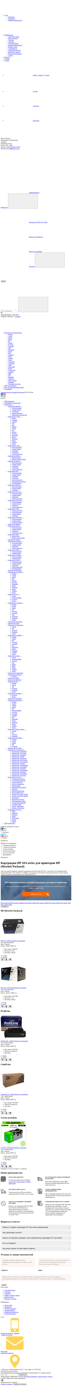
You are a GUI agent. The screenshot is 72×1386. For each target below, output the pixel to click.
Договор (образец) (10, 1308)
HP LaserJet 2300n (54, 903)
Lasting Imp (11, 370)
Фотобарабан (16, 786)
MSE (9, 374)
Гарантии (11, 17)
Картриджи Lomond (14, 674)
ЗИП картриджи (9, 823)
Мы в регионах (13, 38)
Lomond (10, 372)
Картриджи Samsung (14, 541)
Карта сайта (8, 1305)
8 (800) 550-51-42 (36, 894)
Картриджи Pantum (14, 524)
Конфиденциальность (15, 20)
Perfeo (14, 821)
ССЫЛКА (17, 316)
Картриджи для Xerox (19, 775)
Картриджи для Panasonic (20, 765)
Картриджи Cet (13, 594)
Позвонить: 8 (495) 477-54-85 (38, 222)
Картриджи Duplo (14, 456)
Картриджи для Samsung (20, 770)
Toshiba (10, 358)
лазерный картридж (9, 845)
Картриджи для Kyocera (19, 760)
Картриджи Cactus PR (15, 572)
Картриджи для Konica (19, 758)
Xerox (10, 360)
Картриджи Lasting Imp (15, 673)
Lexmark (11, 346)
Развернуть (4, 840)
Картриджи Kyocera (14, 492)
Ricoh (10, 351)
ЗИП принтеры (9, 401)
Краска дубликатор (18, 808)
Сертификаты (12, 48)
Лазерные (15, 451)
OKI (9, 348)
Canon (10, 336)
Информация (8, 35)
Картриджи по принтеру (16, 750)
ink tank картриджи (9, 851)
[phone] (15, 163)
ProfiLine (11, 379)
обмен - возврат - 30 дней (41, 75)
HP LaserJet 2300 (6, 903)
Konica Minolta (16, 598)
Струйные (15, 411)
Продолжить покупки (20, 1384)
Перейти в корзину (7, 1384)
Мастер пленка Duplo (19, 459)
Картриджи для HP (18, 757)
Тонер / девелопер (18, 806)
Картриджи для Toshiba (19, 774)
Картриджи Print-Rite (15, 698)
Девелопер (15, 798)
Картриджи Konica (14, 485)
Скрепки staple (16, 804)
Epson (10, 339)
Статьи (10, 55)
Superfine (11, 382)
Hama (14, 816)
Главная (3, 392)
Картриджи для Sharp (19, 772)
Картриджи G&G (13, 623)
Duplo (10, 338)
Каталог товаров (11, 392)
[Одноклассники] (4, 394)
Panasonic (11, 350)
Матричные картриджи (19, 415)
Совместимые (16, 410)
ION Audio (15, 818)
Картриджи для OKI (18, 763)
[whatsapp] (15, 178)
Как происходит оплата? (12, 1233)
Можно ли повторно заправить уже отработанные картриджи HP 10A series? (33, 1238)
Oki (13, 423)
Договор (11, 40)
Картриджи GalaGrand (15, 625)
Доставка (36, 106)
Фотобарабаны (16, 483)
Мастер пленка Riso (18, 538)
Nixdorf (14, 422)
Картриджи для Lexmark (20, 762)
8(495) (15, 147)
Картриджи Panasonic (15, 517)
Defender (15, 813)
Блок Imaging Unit (17, 792)
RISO (13, 666)
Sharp (10, 356)
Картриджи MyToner (14, 680)
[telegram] (43, 163)
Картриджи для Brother (19, 751)
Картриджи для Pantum (19, 767)
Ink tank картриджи (18, 791)
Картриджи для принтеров (13, 333)
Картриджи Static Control (16, 729)
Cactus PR (11, 362)
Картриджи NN (13, 681)
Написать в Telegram (35, 251)
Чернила (14, 789)
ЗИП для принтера (10, 385)
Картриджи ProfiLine (15, 700)
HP (9, 341)
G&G (10, 365)
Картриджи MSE (13, 678)
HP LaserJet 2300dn (30, 903)
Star (13, 425)
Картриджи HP (13, 471)
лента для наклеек (9, 853)
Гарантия (11, 42)
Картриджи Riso (13, 534)
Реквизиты (11, 18)
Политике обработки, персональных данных (38, 1376)
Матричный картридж (19, 787)
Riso (9, 353)
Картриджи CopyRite (15, 748)
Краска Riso (16, 536)
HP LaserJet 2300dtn (18, 903)
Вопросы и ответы (14, 52)
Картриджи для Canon (19, 753)
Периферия (8, 389)
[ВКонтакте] (2, 394)
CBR (13, 811)
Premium (11, 377)
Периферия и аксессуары (12, 403)
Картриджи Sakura (14, 539)
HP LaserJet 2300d (42, 903)
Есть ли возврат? (9, 1243)
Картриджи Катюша (14, 570)
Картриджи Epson (14, 461)
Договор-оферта (13, 43)
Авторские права (13, 37)
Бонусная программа (15, 54)
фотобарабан (7, 854)
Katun (10, 368)
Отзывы (7, 59)
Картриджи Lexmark (14, 500)
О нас (6, 15)
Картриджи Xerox (14, 560)
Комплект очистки (18, 799)
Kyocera (10, 344)
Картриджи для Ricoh (19, 768)
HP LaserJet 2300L (6, 905)
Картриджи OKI (13, 509)
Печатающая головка (19, 481)
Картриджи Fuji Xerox (15, 622)
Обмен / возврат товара (11, 1295)
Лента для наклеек (18, 784)
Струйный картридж (18, 780)
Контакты (36, 120)
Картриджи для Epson (19, 755)
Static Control (12, 380)
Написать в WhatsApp (36, 237)
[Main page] (15, 137)
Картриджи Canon (14, 445)
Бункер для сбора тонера (20, 794)
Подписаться (23, 1374)
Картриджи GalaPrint (15, 635)
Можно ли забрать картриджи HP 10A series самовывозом (25, 1227)
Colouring (11, 363)
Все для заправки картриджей (14, 387)
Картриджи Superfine (15, 738)
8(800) (14, 149)
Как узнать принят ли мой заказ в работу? (19, 1248)
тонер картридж (8, 849)
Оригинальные (17, 408)
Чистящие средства (14, 384)
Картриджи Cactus (14, 416)
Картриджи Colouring (15, 603)
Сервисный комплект (19, 803)
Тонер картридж (17, 413)
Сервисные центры (14, 50)
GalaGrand (11, 367)
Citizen (14, 705)
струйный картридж (9, 847)
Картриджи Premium (14, 693)
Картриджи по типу (14, 777)
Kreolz (14, 820)
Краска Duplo (16, 457)
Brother (10, 334)
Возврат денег (12, 47)
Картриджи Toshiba (14, 555)
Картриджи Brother (14, 406)
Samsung (11, 355)
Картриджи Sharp (13, 550)
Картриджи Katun (14, 656)
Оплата (35, 91)
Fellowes (14, 815)
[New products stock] (1, 313)
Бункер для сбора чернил (20, 796)
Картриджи (20, 392)
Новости (7, 57)
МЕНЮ (3, 281)
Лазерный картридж (18, 779)
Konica (10, 343)
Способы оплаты (9, 1290)
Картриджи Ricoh (14, 526)
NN (9, 375)
